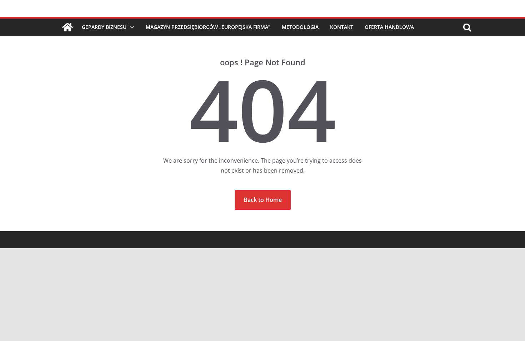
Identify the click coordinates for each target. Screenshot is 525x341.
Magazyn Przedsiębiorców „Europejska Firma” (208, 27)
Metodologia (300, 27)
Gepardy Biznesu (104, 27)
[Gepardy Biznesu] (67, 27)
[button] (130, 27)
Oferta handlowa (389, 27)
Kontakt (341, 27)
